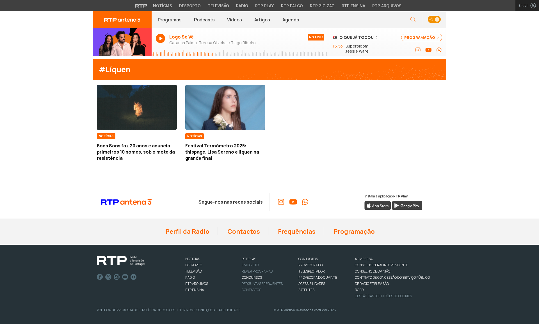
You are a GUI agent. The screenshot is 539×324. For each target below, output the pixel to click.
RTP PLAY (249, 258)
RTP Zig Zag (322, 5)
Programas (170, 20)
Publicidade (229, 310)
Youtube (125, 277)
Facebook (100, 277)
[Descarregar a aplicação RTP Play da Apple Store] (377, 205)
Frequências (296, 231)
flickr (134, 277)
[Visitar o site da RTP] (141, 5)
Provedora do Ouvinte (317, 277)
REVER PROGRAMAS (257, 271)
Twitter (108, 277)
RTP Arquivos (386, 5)
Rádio (242, 5)
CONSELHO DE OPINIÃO (372, 271)
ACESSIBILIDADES (311, 283)
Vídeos (234, 20)
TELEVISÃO (193, 271)
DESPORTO (193, 265)
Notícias (162, 5)
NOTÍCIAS (192, 258)
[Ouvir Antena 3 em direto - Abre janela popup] (122, 42)
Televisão (218, 5)
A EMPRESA (364, 258)
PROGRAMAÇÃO (420, 37)
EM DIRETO (250, 265)
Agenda (290, 20)
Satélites (306, 289)
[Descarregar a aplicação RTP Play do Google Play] (407, 205)
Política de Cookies (158, 310)
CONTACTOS (308, 258)
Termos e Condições (197, 310)
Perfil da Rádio (186, 231)
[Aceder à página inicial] (122, 19)
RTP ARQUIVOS (196, 283)
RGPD (359, 289)
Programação (353, 231)
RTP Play (264, 5)
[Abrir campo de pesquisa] (413, 19)
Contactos (243, 231)
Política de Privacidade (117, 310)
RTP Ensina (353, 5)
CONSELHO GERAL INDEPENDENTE (381, 265)
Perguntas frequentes (262, 283)
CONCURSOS (252, 277)
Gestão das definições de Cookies (383, 296)
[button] (434, 19)
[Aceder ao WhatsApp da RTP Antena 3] (439, 50)
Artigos (262, 20)
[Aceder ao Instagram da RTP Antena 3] (418, 50)
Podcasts (204, 20)
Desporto (190, 5)
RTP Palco (292, 5)
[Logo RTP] (121, 261)
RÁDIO (190, 277)
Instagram (117, 277)
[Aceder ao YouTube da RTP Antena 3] (428, 50)
